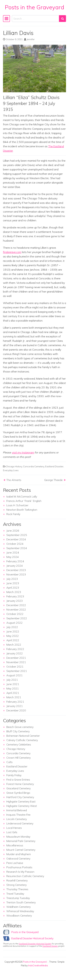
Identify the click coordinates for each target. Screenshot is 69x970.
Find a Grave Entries (18, 779)
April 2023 (12, 587)
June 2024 (12, 552)
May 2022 (12, 636)
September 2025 (16, 535)
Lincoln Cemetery (16, 819)
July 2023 (12, 578)
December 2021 (16, 657)
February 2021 (15, 701)
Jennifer (31, 39)
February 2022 (15, 649)
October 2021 (14, 666)
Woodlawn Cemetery (19, 915)
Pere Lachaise (14, 863)
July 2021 (12, 679)
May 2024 (12, 557)
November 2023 (16, 574)
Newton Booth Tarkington (21, 509)
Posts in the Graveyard (34, 7)
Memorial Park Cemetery (20, 841)
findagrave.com (12, 252)
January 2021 (14, 706)
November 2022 (16, 609)
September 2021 (16, 671)
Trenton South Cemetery (21, 902)
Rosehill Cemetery (17, 880)
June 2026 (12, 530)
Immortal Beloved (16, 810)
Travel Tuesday (15, 893)
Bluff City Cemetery (18, 731)
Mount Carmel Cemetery (20, 849)
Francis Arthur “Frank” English (23, 501)
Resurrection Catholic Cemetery (25, 876)
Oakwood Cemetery (18, 858)
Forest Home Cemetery (20, 784)
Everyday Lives (11, 470)
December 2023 (16, 570)
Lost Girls (11, 832)
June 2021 (12, 684)
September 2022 (16, 618)
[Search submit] (62, 18)
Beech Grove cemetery (19, 727)
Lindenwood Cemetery (19, 823)
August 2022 (14, 622)
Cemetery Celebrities (18, 744)
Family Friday (13, 775)
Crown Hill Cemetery (18, 757)
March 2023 (13, 592)
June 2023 (12, 583)
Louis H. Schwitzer (17, 505)
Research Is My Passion (20, 871)
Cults (9, 762)
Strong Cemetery (16, 884)
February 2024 (15, 561)
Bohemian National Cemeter (23, 735)
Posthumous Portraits (19, 867)
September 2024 (16, 548)
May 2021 (12, 688)
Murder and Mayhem (18, 854)
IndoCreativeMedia (38, 965)
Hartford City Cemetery (20, 797)
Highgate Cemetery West (21, 806)
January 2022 (14, 653)
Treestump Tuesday (18, 898)
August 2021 (14, 675)
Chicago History (14, 466)
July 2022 (12, 627)
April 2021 (12, 693)
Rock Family (13, 514)
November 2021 (16, 662)
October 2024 (14, 543)
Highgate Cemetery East (21, 801)
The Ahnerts (13, 480)
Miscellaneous (14, 845)
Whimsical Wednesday (20, 911)
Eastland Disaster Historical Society (32, 938)
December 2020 (16, 710)
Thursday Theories (17, 889)
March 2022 (13, 644)
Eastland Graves (50, 946)
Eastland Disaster (54, 466)
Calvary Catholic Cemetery (22, 740)
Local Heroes (14, 827)
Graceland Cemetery (18, 788)
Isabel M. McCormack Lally (21, 496)
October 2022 (14, 614)
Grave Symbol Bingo (18, 792)
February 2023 (15, 596)
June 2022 (12, 631)
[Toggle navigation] (6, 18)
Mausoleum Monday (18, 836)
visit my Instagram (23, 452)
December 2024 (16, 539)
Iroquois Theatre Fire (18, 814)
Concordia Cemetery (33, 466)
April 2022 (12, 640)
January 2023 (14, 600)
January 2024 (14, 565)
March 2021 (13, 697)
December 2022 (16, 605)
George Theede (53, 480)
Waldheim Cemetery (18, 906)
